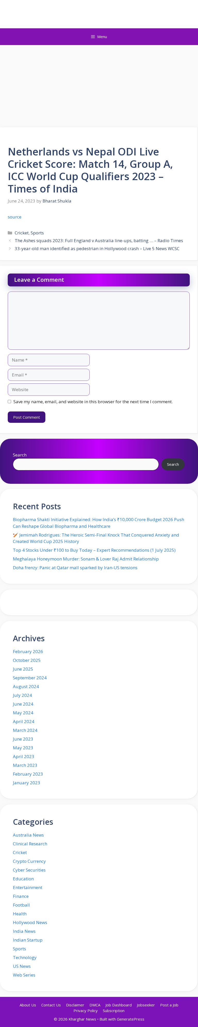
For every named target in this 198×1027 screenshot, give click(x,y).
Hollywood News (30, 922)
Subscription (114, 1010)
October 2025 (27, 660)
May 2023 (23, 748)
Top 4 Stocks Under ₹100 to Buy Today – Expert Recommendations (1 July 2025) (94, 550)
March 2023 (25, 765)
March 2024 (25, 730)
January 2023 (26, 783)
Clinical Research (30, 844)
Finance (21, 896)
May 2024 (23, 713)
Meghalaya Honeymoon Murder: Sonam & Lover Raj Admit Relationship (86, 559)
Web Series (24, 975)
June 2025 (23, 669)
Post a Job (169, 1004)
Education (23, 879)
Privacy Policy (85, 1010)
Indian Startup (28, 940)
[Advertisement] (99, 84)
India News (24, 931)
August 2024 (26, 686)
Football (21, 905)
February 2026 (28, 651)
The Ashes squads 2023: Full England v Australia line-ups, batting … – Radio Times (99, 240)
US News (22, 966)
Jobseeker (146, 1004)
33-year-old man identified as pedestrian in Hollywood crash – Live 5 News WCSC (97, 248)
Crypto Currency (29, 861)
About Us (28, 1004)
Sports (37, 233)
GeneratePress (130, 1019)
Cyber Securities (29, 870)
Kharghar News (99, 14)
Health (20, 914)
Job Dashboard (118, 1004)
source (14, 217)
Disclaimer (75, 1004)
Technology (25, 957)
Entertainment (27, 887)
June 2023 (23, 739)
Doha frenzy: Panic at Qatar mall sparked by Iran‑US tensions (75, 567)
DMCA (94, 1004)
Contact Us (51, 1004)
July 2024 (22, 695)
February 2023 (28, 774)
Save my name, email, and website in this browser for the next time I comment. (93, 402)
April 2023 (23, 756)
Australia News (28, 835)
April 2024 (23, 721)
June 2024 (23, 704)
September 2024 (30, 678)
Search (20, 455)
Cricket (22, 233)
